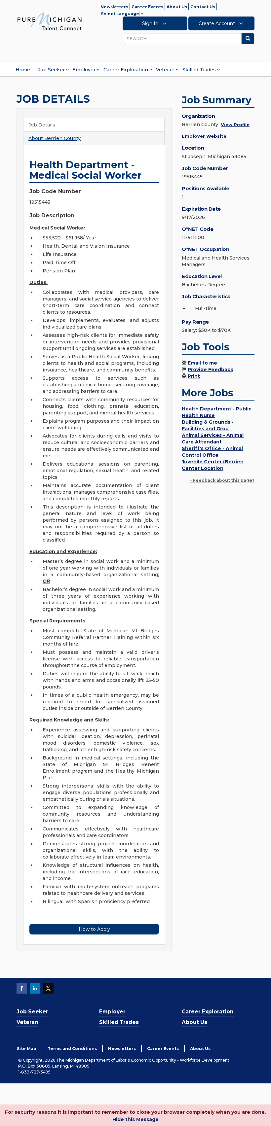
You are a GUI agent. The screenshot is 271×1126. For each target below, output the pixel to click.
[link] (50, 21)
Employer (84, 70)
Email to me (202, 363)
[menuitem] (23, 69)
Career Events (147, 6)
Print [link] (194, 376)
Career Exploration (125, 70)
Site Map (26, 1048)
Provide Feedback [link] (210, 369)
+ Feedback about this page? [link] (222, 480)
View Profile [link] (235, 124)
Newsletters (114, 6)
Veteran (165, 70)
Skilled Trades (199, 70)
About (54, 138)
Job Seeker (51, 70)
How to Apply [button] (94, 929)
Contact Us (202, 6)
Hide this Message (135, 1119)
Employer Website (204, 136)
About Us (177, 6)
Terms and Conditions (72, 1048)
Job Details (41, 125)
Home (23, 70)
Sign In (151, 23)
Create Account (217, 23)
